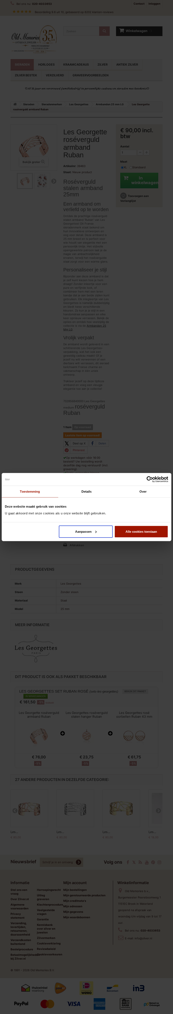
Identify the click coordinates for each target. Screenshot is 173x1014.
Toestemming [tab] (30, 491)
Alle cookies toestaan (141, 531)
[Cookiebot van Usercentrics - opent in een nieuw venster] (149, 479)
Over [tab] (143, 491)
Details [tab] (86, 491)
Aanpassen (83, 531)
